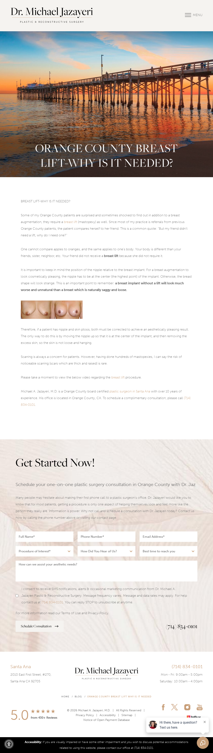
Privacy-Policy (98, 613)
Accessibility (108, 715)
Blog (78, 696)
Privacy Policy (85, 715)
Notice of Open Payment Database (106, 720)
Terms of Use (71, 613)
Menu (198, 15)
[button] (9, 744)
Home (65, 696)
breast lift (70, 222)
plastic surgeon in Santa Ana (129, 391)
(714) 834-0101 (52, 602)
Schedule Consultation (36, 626)
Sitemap (126, 715)
